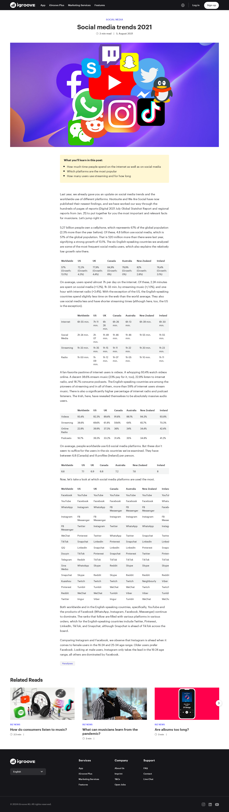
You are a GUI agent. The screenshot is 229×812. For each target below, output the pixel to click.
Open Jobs (120, 784)
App (43, 5)
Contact (147, 773)
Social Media (114, 19)
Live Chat (148, 779)
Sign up (211, 5)
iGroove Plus (56, 5)
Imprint (118, 773)
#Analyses (67, 663)
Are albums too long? (172, 729)
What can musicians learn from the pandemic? (110, 731)
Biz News (15, 724)
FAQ (145, 768)
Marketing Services (79, 5)
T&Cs (117, 779)
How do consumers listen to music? (38, 729)
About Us (119, 768)
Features (100, 5)
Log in (196, 5)
